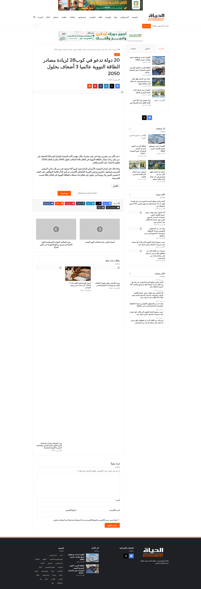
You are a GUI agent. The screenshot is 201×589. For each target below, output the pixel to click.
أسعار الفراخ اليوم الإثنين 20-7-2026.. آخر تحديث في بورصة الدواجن (80, 285)
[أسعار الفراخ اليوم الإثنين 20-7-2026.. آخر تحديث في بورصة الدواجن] (78, 273)
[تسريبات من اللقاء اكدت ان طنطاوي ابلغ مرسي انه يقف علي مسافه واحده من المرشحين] (135, 254)
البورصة (108, 17)
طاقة (100, 17)
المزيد (41, 17)
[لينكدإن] (106, 86)
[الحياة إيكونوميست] (157, 17)
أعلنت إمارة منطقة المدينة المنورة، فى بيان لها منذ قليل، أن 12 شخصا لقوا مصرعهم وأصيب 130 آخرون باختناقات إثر (147, 203)
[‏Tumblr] (100, 86)
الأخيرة (161, 48)
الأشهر (147, 48)
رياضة (61, 575)
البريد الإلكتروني (114, 510)
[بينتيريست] (95, 86)
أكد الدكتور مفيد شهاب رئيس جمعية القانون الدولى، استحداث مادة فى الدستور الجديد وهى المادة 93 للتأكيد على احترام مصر (155, 217)
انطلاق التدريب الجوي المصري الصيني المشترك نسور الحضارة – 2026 (139, 70)
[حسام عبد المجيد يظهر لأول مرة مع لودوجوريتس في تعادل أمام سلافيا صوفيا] (158, 82)
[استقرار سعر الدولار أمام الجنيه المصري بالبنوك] (158, 93)
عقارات (63, 17)
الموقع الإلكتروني (70, 510)
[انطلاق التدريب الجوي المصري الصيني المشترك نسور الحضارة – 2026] (158, 70)
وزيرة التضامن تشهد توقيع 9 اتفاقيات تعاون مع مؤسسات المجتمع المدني (107, 284)
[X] (112, 86)
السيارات (92, 17)
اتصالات (72, 17)
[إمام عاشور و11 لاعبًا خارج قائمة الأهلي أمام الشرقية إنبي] (158, 103)
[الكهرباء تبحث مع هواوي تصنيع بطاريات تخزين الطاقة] (158, 60)
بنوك (115, 17)
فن (41, 579)
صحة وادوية (82, 17)
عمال (46, 579)
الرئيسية (135, 17)
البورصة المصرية (50, 567)
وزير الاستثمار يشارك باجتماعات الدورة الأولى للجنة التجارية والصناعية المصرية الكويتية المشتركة (49, 445)
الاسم (117, 500)
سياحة (54, 575)
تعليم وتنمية (44, 571)
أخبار (109, 49)
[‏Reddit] (89, 86)
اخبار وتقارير (59, 563)
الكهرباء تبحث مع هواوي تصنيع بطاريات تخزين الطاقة (157, 148)
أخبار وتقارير (124, 17)
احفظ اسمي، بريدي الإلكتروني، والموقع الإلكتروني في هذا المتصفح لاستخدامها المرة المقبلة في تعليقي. (85, 520)
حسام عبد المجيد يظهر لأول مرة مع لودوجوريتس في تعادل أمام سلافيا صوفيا (116, 26)
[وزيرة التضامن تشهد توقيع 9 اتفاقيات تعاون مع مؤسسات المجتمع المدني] (107, 273)
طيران (61, 579)
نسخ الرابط (64, 193)
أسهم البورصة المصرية (56, 559)
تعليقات (133, 48)
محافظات (60, 583)
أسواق (44, 559)
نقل (53, 583)
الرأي (48, 17)
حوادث (36, 571)
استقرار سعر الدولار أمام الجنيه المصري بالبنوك (139, 174)
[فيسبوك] (117, 86)
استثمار (55, 17)
